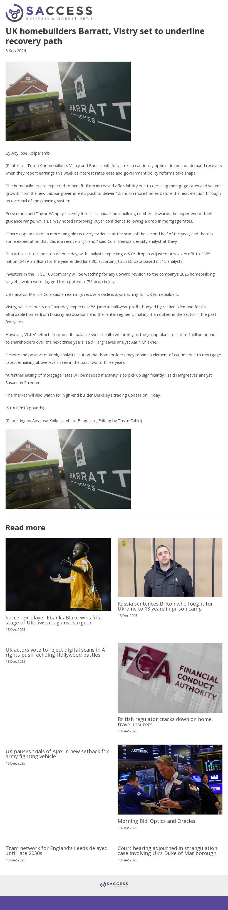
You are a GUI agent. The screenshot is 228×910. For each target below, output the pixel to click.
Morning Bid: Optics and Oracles (158, 821)
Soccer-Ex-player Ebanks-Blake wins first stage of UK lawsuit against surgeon (54, 620)
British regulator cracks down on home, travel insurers (165, 721)
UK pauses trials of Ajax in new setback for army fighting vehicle (57, 754)
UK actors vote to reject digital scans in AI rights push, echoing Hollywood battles (56, 652)
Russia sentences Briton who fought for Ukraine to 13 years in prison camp (165, 606)
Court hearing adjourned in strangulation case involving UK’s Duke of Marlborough (167, 850)
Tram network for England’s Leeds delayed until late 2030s (57, 850)
